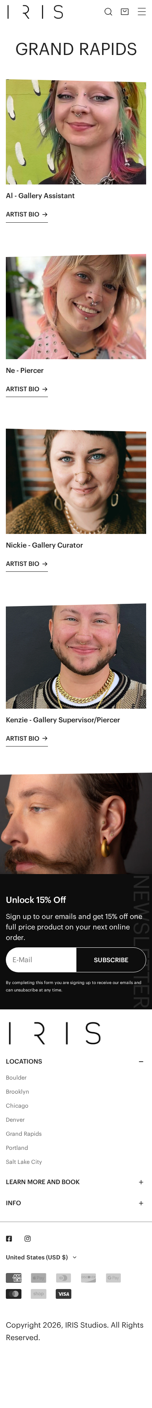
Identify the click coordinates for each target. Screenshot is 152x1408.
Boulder (16, 1077)
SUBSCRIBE (111, 960)
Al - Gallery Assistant (40, 195)
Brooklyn (17, 1091)
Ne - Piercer (25, 370)
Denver (15, 1119)
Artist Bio (22, 214)
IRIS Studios (86, 1325)
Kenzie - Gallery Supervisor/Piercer (63, 719)
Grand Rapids (24, 1133)
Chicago (17, 1105)
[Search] (108, 11)
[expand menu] (142, 11)
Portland (17, 1147)
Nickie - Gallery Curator (44, 545)
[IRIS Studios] (36, 12)
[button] (124, 11)
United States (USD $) (37, 1257)
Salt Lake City (24, 1161)
